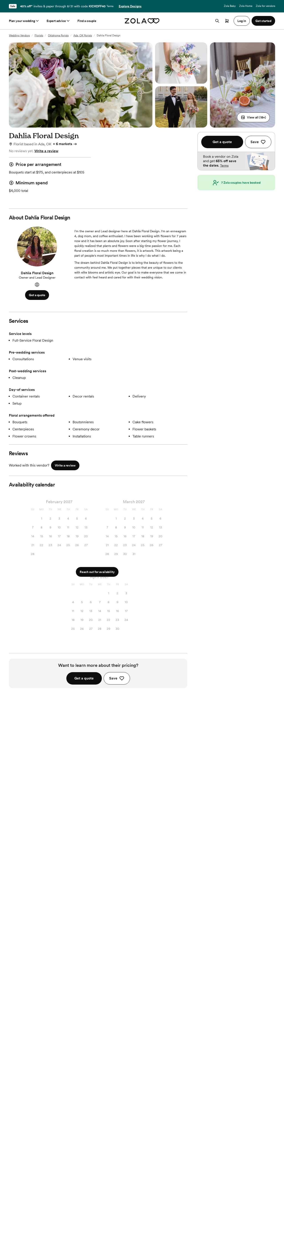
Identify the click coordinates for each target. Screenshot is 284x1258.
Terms (109, 6)
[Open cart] (227, 21)
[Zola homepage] (142, 21)
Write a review (46, 151)
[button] (253, 117)
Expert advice (56, 21)
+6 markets (62, 144)
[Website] (37, 285)
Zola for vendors (265, 6)
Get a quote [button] (37, 295)
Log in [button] (241, 21)
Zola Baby (230, 6)
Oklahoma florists (58, 35)
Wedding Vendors (19, 35)
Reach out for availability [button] (97, 572)
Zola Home (245, 6)
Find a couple (86, 21)
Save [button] (113, 678)
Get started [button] (263, 21)
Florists (39, 35)
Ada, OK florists (82, 35)
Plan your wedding (22, 21)
